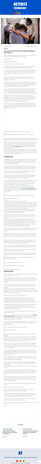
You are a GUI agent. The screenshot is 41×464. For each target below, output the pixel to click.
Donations (6, 48)
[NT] (15, 13)
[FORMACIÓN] (17, 13)
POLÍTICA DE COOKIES (32, 457)
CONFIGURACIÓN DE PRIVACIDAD (20, 457)
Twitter (32, 46)
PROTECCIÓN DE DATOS (9, 457)
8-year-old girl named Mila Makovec (29, 188)
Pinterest (35, 46)
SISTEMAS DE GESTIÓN (7, 429)
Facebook (28, 46)
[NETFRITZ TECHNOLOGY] (20, 6)
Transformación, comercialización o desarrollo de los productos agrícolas (10, 432)
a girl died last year (18, 146)
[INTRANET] (19, 13)
